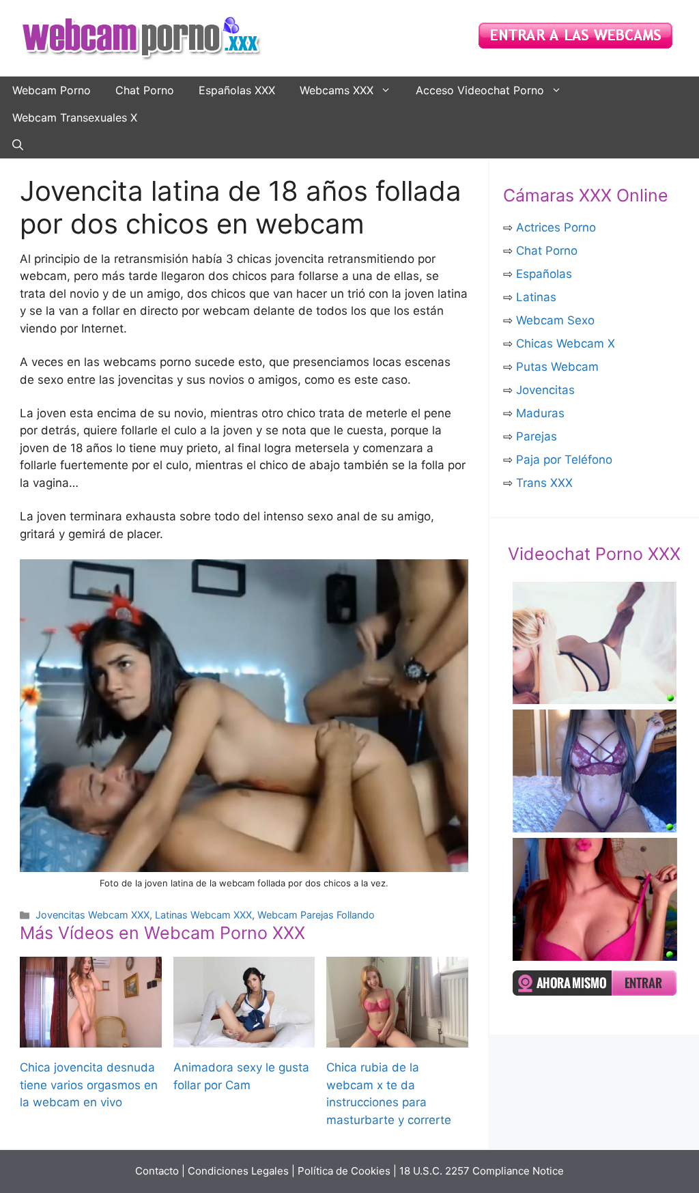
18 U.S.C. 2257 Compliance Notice (481, 1170)
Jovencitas (545, 390)
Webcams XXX (336, 90)
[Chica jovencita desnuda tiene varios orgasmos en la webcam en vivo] (91, 1038)
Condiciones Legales (238, 1170)
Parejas (536, 436)
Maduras (540, 413)
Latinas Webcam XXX (203, 915)
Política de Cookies (344, 1170)
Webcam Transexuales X (74, 117)
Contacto (157, 1170)
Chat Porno (144, 90)
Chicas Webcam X (565, 343)
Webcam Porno (51, 90)
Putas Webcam (557, 367)
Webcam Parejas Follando (316, 915)
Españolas (544, 274)
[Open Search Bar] (17, 144)
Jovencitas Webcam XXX (92, 915)
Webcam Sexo (555, 320)
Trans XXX (544, 483)
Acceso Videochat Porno (480, 90)
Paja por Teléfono (564, 459)
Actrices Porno (556, 227)
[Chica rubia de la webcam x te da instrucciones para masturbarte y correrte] (397, 1038)
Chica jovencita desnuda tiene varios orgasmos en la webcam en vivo (89, 1085)
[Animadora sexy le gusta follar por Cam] (244, 1038)
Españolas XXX (237, 90)
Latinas (536, 297)
